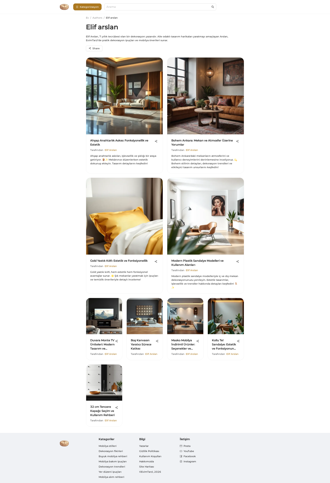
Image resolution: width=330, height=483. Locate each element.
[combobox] (158, 7)
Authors (97, 17)
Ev (87, 17)
